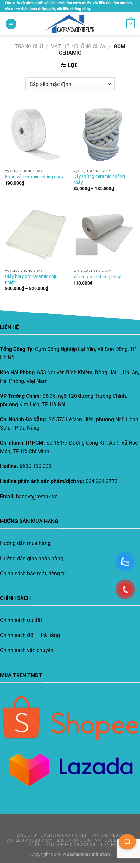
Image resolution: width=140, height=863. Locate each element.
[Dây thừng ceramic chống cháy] (104, 134)
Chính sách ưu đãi (21, 620)
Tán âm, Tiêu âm (108, 835)
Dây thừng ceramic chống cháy (99, 179)
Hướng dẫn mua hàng (25, 543)
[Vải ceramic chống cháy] (104, 234)
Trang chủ (29, 46)
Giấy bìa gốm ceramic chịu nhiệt (31, 279)
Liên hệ (109, 844)
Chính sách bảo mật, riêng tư (33, 573)
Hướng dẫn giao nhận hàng (31, 558)
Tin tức (33, 844)
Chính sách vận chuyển (26, 650)
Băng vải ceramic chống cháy (34, 176)
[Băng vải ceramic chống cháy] (36, 134)
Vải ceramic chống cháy (97, 276)
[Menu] (11, 24)
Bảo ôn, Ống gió (74, 840)
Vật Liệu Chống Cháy (78, 46)
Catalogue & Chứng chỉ (71, 844)
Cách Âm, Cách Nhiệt (64, 835)
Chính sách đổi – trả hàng (30, 635)
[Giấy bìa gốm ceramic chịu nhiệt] (36, 234)
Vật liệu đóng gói (114, 840)
